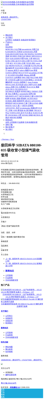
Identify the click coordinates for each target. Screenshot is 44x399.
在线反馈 (9, 321)
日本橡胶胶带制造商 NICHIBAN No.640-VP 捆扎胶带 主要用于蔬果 (22, 305)
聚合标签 (9, 349)
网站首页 (9, 35)
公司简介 (9, 316)
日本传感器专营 (11, 280)
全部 (7, 45)
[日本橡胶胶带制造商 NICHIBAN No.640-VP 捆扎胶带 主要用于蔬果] (22, 302)
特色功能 (4, 342)
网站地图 (9, 347)
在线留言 (9, 318)
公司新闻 (9, 275)
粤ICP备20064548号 (8, 383)
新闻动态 (4, 328)
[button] (5, 139)
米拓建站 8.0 (15, 387)
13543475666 (6, 19)
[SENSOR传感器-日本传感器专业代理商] (22, 3)
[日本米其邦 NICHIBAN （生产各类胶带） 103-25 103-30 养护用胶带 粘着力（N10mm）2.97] (22, 292)
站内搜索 (9, 352)
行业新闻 (9, 278)
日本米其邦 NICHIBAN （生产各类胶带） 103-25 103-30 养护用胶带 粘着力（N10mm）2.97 (22, 296)
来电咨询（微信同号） (10, 17)
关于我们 (4, 311)
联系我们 (9, 323)
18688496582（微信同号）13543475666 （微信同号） (22, 360)
